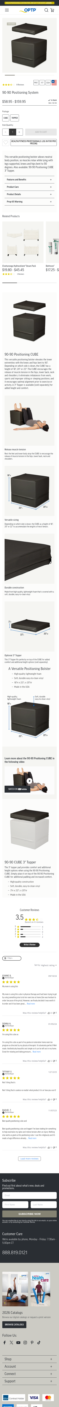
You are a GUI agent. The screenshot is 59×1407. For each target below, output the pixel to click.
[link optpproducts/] (33, 1343)
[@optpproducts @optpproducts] (40, 1343)
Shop (8, 1359)
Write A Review (29, 945)
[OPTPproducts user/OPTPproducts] (19, 1343)
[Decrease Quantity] (5, 132)
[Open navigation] (7, 10)
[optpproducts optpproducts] (26, 1343)
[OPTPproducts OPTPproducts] (12, 1343)
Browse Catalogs (14, 1325)
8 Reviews (20, 85)
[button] (28, 179)
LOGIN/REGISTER (51, 3)
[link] (29, 10)
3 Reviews (20, 274)
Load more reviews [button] (29, 1158)
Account (10, 1366)
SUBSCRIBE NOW (29, 1214)
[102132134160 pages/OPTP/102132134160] (5, 1343)
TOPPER (15, 118)
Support (10, 1381)
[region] (29, 926)
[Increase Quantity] (19, 132)
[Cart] (52, 10)
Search (46, 10)
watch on (13, 789)
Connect (10, 1373)
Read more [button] (31, 1004)
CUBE (6, 118)
